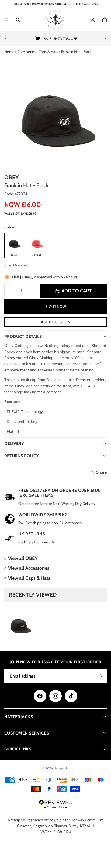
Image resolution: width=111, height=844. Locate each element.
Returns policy (21, 455)
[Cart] (104, 20)
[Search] (18, 20)
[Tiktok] (71, 696)
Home (9, 51)
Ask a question (55, 322)
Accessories (26, 51)
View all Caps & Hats (29, 578)
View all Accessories (28, 568)
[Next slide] (105, 39)
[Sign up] (100, 676)
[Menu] (6, 20)
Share (101, 472)
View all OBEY (23, 558)
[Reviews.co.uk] (55, 804)
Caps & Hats (48, 51)
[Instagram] (55, 696)
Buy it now (55, 306)
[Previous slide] (6, 39)
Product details (23, 336)
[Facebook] (40, 696)
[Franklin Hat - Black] (20, 624)
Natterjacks (61, 768)
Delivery (14, 443)
